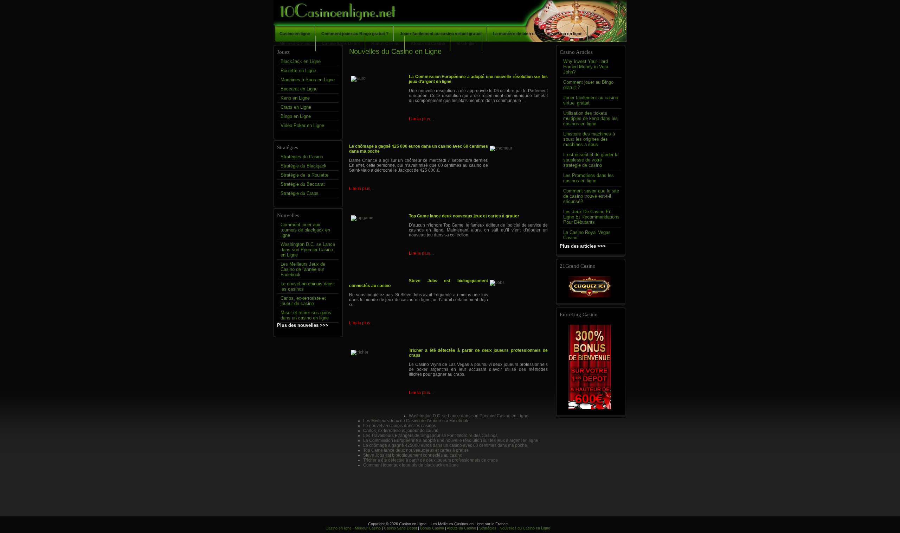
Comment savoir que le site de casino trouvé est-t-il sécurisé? (591, 196)
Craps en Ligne (296, 107)
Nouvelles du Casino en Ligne (525, 528)
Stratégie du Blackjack (304, 166)
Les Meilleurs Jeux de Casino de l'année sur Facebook (303, 269)
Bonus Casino (385, 43)
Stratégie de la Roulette (304, 175)
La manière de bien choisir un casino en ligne (538, 33)
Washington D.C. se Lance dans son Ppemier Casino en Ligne (308, 250)
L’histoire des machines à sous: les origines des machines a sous (589, 139)
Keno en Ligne (295, 98)
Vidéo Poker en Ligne (302, 125)
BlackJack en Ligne (301, 61)
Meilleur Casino (294, 43)
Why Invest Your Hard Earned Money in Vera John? (585, 67)
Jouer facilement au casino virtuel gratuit (441, 33)
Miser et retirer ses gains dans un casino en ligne (306, 315)
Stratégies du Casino (302, 156)
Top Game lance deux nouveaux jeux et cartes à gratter (415, 450)
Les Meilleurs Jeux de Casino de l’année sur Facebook (415, 420)
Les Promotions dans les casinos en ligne (588, 178)
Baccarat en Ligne (299, 88)
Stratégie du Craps (300, 193)
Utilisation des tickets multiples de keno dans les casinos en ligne (590, 118)
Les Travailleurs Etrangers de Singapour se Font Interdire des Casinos (430, 435)
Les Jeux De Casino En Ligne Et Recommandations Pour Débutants (591, 217)
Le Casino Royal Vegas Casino (587, 235)
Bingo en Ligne (296, 116)
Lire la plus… (421, 118)
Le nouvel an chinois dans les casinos (307, 286)
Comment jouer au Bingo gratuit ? (354, 33)
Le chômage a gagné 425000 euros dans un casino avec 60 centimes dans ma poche (445, 445)
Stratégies (466, 43)
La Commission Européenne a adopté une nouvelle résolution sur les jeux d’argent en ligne (450, 440)
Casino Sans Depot (341, 43)
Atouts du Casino (428, 43)
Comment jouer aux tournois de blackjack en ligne (305, 230)
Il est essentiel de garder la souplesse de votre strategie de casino (590, 160)
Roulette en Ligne (298, 70)
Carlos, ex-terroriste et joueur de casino (303, 301)
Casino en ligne (294, 33)
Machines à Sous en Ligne (308, 79)
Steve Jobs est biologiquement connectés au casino (412, 455)
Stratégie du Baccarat (303, 184)
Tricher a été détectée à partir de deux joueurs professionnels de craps (430, 460)
